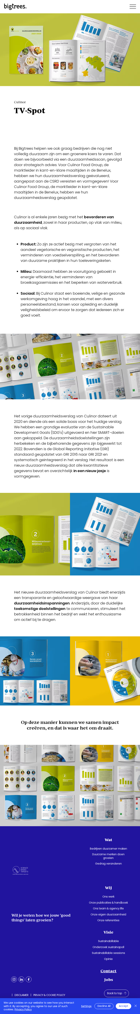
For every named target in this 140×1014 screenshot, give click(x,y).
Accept (123, 1006)
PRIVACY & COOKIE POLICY (49, 995)
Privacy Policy (23, 1009)
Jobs (108, 979)
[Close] (135, 1006)
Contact (108, 971)
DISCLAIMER (21, 995)
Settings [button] (86, 1006)
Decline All (104, 1006)
